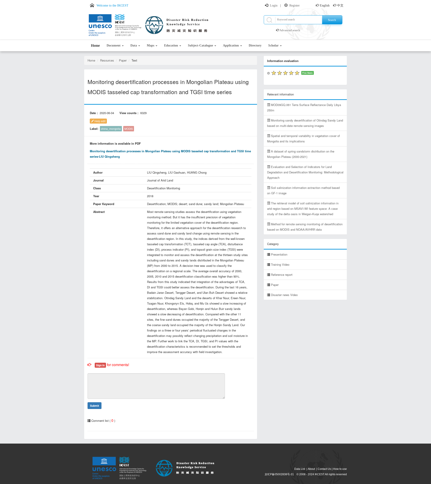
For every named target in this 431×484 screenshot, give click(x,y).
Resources (107, 60)
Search (332, 20)
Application (231, 45)
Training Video (280, 264)
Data (134, 45)
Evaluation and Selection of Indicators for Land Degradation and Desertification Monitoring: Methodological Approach (305, 172)
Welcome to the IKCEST (112, 5)
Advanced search (289, 30)
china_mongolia (111, 128)
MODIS (128, 128)
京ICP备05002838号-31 (279, 474)
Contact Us (324, 469)
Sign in (100, 365)
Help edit (100, 121)
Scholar (273, 45)
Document (114, 45)
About (311, 469)
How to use (340, 469)
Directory (255, 45)
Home (95, 45)
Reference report (281, 274)
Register (294, 5)
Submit (94, 406)
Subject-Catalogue (201, 45)
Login (273, 5)
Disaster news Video (284, 295)
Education (171, 45)
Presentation (279, 254)
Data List (299, 469)
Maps (151, 45)
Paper (123, 60)
